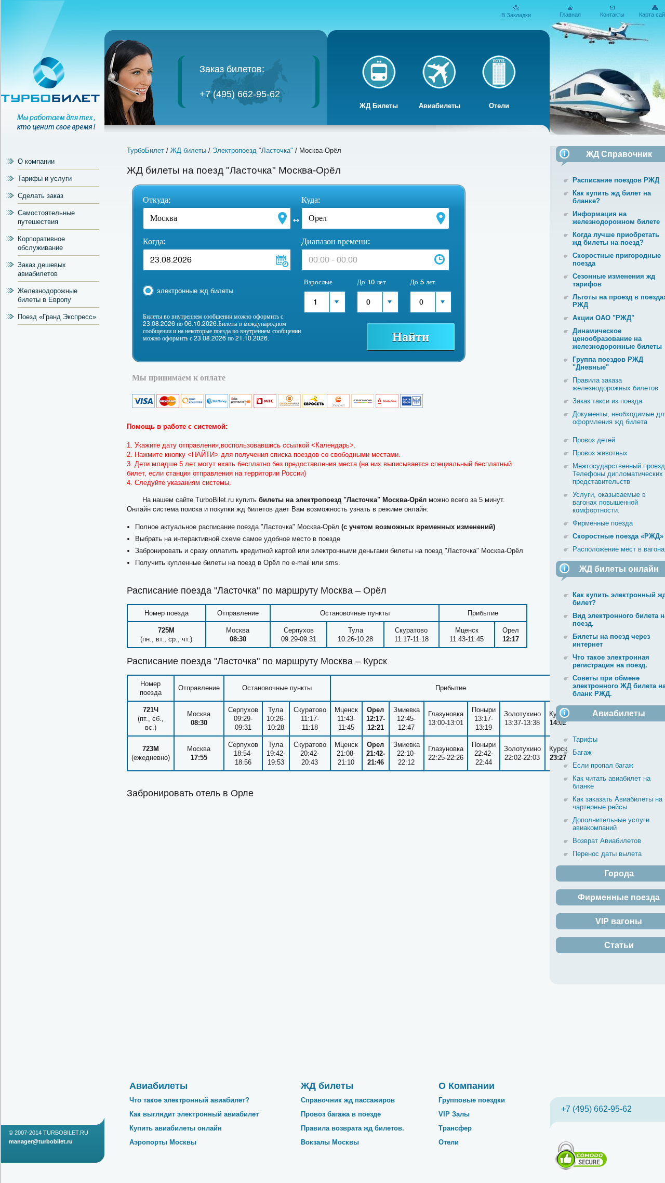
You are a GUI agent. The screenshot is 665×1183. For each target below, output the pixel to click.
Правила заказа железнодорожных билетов (615, 384)
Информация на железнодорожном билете (616, 218)
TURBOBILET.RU (65, 1132)
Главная (570, 14)
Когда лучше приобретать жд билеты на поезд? (616, 238)
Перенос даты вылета (607, 854)
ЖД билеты (188, 150)
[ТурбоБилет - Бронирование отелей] (499, 88)
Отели (499, 106)
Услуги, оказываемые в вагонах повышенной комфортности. (609, 502)
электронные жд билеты (195, 291)
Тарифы (585, 739)
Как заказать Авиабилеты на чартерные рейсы (617, 803)
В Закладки (516, 15)
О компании (36, 161)
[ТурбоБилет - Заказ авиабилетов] (439, 88)
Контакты (612, 14)
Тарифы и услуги (45, 178)
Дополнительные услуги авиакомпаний (611, 824)
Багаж (582, 752)
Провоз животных (600, 453)
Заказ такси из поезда (607, 401)
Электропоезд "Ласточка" (252, 150)
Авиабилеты (439, 106)
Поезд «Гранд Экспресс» (57, 317)
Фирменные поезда (603, 523)
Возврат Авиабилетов (607, 841)
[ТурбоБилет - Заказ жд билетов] (379, 88)
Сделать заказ (40, 196)
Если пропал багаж (603, 765)
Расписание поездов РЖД (616, 180)
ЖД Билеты (379, 106)
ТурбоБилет (145, 150)
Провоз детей (594, 440)
